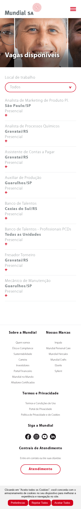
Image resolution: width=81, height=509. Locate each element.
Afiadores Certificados (23, 382)
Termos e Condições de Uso (40, 403)
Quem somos (23, 342)
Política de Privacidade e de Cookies (40, 414)
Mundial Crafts (58, 359)
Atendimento (40, 469)
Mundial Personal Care (58, 348)
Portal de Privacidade (40, 409)
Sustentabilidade (23, 354)
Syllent (58, 371)
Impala (58, 342)
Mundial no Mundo (22, 377)
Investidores (22, 365)
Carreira (23, 359)
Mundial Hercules (58, 354)
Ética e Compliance (22, 348)
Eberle (58, 365)
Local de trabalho (20, 78)
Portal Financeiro (23, 371)
